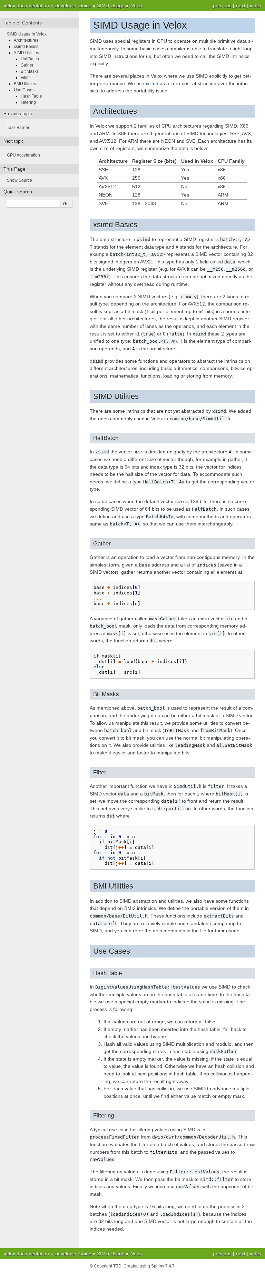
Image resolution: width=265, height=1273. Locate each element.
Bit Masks (30, 71)
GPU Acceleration (23, 155)
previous (222, 5)
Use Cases (24, 90)
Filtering (28, 102)
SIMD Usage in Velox (120, 5)
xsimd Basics (26, 46)
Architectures (26, 40)
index (256, 5)
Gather (27, 65)
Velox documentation (26, 5)
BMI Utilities (25, 83)
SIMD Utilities (26, 52)
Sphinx (157, 1266)
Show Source (19, 180)
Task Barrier (18, 127)
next (240, 5)
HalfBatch (30, 59)
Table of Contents (22, 23)
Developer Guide (73, 5)
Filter (25, 77)
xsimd (152, 83)
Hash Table (31, 96)
